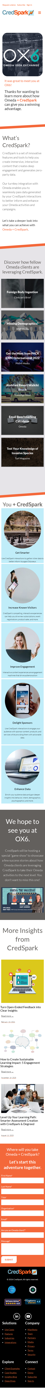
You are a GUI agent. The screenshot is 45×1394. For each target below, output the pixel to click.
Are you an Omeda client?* (13, 1230)
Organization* (7, 1208)
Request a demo (9, 5)
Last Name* (6, 1186)
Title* (3, 1197)
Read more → (7, 1016)
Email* (4, 1219)
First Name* (6, 1175)
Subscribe (21, 5)
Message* (5, 1241)
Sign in (29, 5)
